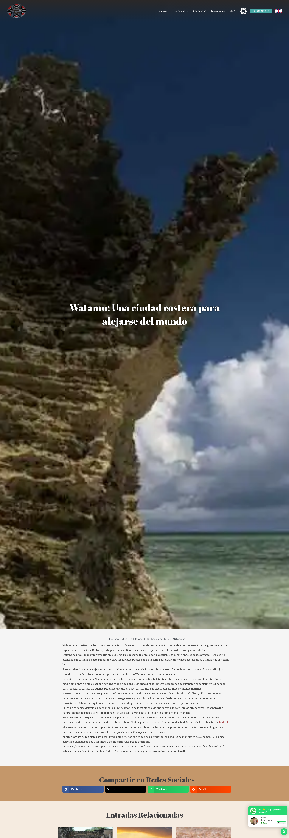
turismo (180, 639)
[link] (278, 11)
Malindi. (224, 722)
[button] (168, 11)
